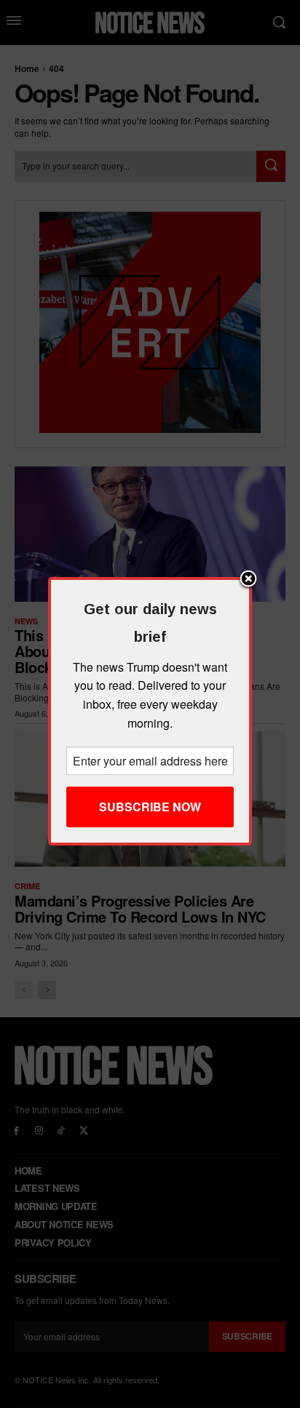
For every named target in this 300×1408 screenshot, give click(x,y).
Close (248, 580)
